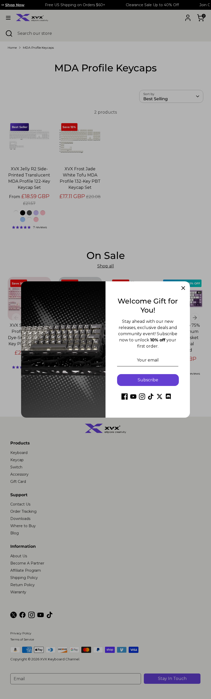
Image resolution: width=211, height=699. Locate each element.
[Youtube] (133, 396)
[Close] (183, 288)
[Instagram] (142, 396)
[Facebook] (124, 396)
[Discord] (168, 396)
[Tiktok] (151, 396)
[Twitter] (159, 396)
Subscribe (148, 379)
